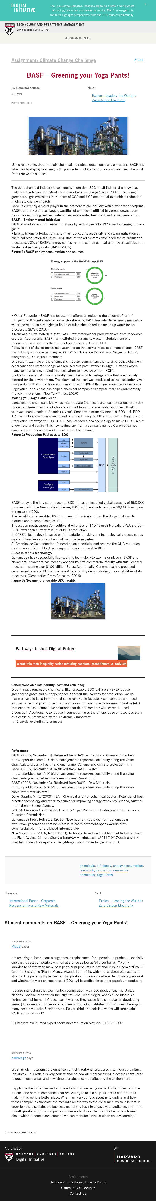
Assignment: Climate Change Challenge (53, 60)
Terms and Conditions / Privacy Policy (78, 1182)
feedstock (87, 870)
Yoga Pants (105, 875)
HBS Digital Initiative (69, 5)
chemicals (87, 865)
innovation (103, 870)
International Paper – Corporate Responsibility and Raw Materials (33, 903)
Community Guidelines (78, 1188)
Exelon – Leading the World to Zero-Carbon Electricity (114, 97)
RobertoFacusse (28, 88)
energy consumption (128, 865)
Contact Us (78, 1193)
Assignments (78, 38)
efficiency (104, 865)
